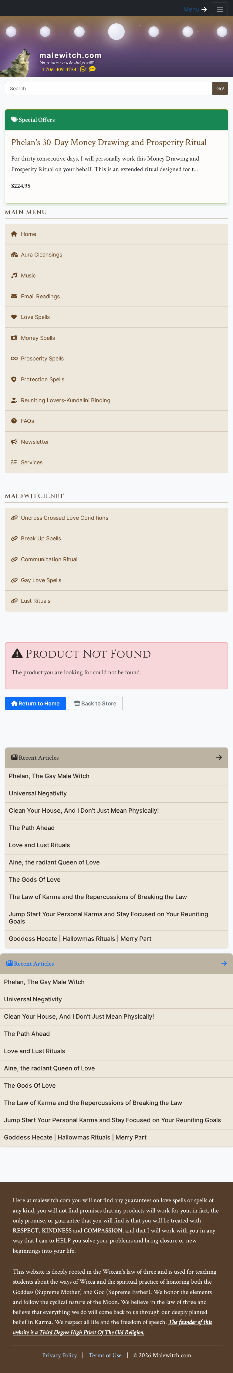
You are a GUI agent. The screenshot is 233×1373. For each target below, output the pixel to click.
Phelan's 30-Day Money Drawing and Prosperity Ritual (109, 142)
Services (30, 462)
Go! (220, 88)
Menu (192, 9)
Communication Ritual (48, 559)
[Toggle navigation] (220, 9)
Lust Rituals (34, 601)
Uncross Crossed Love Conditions (63, 518)
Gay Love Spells (40, 580)
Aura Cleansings (40, 254)
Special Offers (36, 120)
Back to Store (98, 703)
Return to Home (38, 703)
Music (27, 275)
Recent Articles (33, 964)
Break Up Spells (40, 538)
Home (27, 234)
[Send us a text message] (92, 69)
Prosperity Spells (41, 358)
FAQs (26, 421)
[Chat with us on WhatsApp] (83, 69)
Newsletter (34, 442)
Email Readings (39, 296)
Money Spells (37, 338)
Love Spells (34, 317)
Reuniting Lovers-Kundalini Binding (64, 400)
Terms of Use (105, 1355)
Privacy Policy (59, 1355)
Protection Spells (41, 379)
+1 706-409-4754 (57, 69)
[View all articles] (219, 757)
